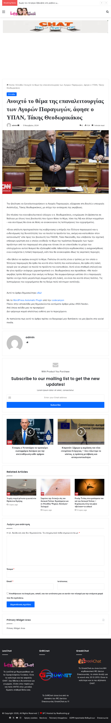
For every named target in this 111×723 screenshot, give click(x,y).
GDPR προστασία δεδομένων (82, 718)
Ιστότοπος (62, 581)
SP (43, 713)
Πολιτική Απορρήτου (58, 718)
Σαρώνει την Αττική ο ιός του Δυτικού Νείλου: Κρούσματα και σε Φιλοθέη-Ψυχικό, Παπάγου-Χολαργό (55, 502)
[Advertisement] (55, 57)
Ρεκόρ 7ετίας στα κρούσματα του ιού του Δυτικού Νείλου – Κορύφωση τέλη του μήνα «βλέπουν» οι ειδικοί (89, 502)
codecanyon (58, 300)
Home (11, 85)
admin (14, 125)
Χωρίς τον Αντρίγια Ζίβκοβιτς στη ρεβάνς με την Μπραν (44, 3)
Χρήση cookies (30, 718)
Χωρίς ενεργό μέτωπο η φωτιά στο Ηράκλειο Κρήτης (21, 499)
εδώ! (39, 292)
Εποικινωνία (102, 718)
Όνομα (10, 569)
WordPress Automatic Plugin (27, 300)
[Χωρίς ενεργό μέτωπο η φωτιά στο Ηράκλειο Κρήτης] (21, 487)
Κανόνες (43, 718)
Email (10, 581)
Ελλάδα (19, 85)
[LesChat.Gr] (22, 11)
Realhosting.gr (63, 713)
